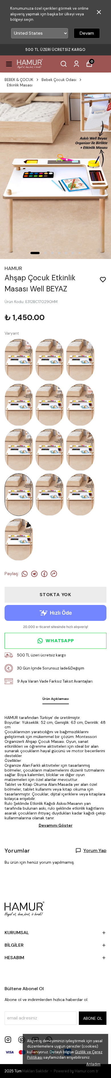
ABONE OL (92, 1018)
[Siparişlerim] (76, 63)
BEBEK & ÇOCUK (19, 79)
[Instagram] (8, 1039)
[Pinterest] (21, 1039)
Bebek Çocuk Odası (59, 79)
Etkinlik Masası (19, 85)
